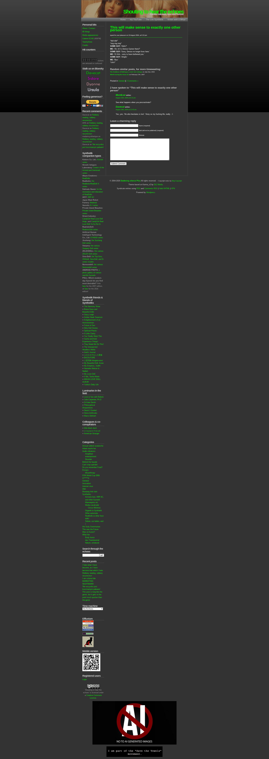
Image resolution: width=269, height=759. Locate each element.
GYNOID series (96, 237)
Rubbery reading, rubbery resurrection (90, 117)
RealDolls (86, 178)
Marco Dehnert (90, 416)
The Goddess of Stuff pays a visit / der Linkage (126, 72)
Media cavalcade (92, 505)
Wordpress (150, 192)
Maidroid (93, 203)
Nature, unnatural (92, 543)
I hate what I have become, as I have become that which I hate (92, 567)
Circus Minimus (94, 508)
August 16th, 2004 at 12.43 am (126, 109)
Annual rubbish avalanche (92, 446)
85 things (86, 32)
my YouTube (136, 20)
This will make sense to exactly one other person (145, 28)
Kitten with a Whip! (177, 20)
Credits (85, 45)
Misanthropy (90, 473)
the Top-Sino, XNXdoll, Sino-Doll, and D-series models (93, 259)
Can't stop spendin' (90, 465)
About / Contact (88, 28)
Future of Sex (89, 325)
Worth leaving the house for (119, 74)
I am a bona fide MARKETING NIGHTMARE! (89, 581)
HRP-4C (91, 197)
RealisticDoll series (90, 229)
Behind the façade (89, 462)
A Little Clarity (89, 333)
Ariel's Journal (89, 352)
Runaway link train (89, 492)
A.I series (94, 205)
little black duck (90, 428)
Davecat (120, 107)
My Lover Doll (89, 374)
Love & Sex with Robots (94, 397)
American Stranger (91, 433)
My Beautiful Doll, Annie (94, 363)
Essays (85, 470)
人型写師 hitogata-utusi (93, 360)
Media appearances (90, 35)
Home (123, 20)
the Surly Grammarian (91, 527)
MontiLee (121, 95)
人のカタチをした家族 (93, 355)
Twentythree (87, 42)
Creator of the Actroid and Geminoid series (93, 170)
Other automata (91, 513)
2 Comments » (132, 81)
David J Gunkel (90, 410)
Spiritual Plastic (90, 331)
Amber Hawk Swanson (93, 317)
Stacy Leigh (89, 315)
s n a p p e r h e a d (92, 431)
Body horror (90, 537)
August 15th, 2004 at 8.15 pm (126, 98)
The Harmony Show (92, 306)
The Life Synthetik (154, 20)
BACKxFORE (89, 358)
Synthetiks (86, 494)
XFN (173, 188)
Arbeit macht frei (89, 448)
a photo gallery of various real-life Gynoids (91, 272)
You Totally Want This (93, 336)
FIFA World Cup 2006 (91, 475)
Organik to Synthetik (93, 510)
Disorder (88, 459)
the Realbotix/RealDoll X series (90, 183)
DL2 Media (158, 184)
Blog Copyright (177, 181)
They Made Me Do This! (94, 344)
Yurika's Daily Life (91, 384)
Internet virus (87, 486)
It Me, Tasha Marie (91, 377)
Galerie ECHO (88, 38)
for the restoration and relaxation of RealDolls (92, 192)
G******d (85, 478)
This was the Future (90, 529)
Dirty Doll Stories (91, 328)
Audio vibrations (88, 451)
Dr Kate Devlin (90, 402)
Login (84, 679)
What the (86, 535)
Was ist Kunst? (88, 532)
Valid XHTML (164, 188)
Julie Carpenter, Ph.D (92, 400)
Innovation (86, 483)
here (84, 286)
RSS (138, 188)
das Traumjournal (92, 540)
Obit (84, 489)
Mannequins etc (91, 502)
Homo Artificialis (90, 413)
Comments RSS (150, 188)
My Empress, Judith (92, 366)
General (85, 481)
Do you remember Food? (92, 467)
